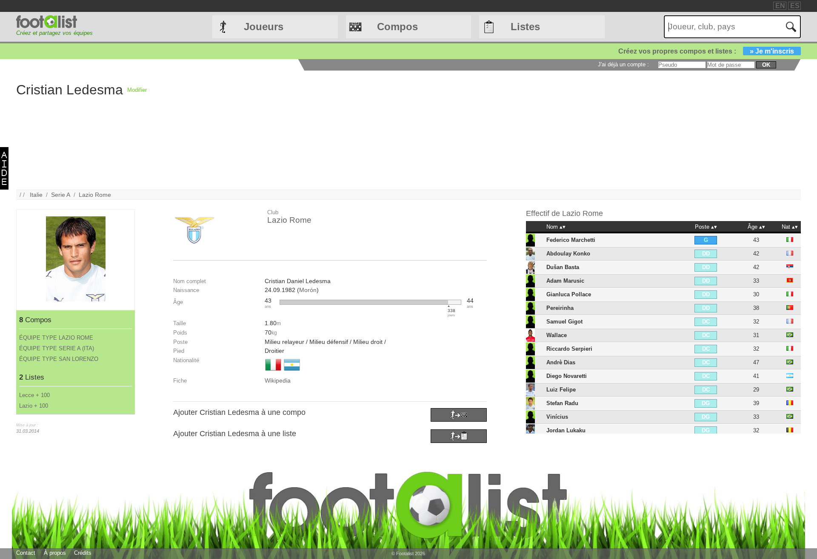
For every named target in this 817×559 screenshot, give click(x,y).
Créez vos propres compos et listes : (706, 51)
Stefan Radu (562, 403)
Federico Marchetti (570, 240)
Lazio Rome (95, 194)
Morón (308, 290)
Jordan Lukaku (566, 430)
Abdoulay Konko (568, 253)
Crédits (82, 553)
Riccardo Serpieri (569, 349)
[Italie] (273, 371)
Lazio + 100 (33, 406)
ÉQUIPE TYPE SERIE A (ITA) (56, 348)
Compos (397, 26)
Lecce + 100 (34, 395)
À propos (55, 553)
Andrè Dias (560, 362)
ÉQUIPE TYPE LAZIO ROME (56, 338)
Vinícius (557, 417)
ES (795, 5)
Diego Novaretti (566, 376)
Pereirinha (560, 308)
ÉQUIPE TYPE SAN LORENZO (58, 359)
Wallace (556, 335)
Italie (36, 194)
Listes (525, 26)
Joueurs (263, 26)
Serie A (60, 194)
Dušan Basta (562, 267)
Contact (25, 553)
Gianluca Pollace (568, 294)
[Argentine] (291, 371)
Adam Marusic (565, 281)
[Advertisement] (402, 130)
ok (766, 65)
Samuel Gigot (564, 321)
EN (780, 5)
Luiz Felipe (561, 389)
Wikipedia (278, 380)
